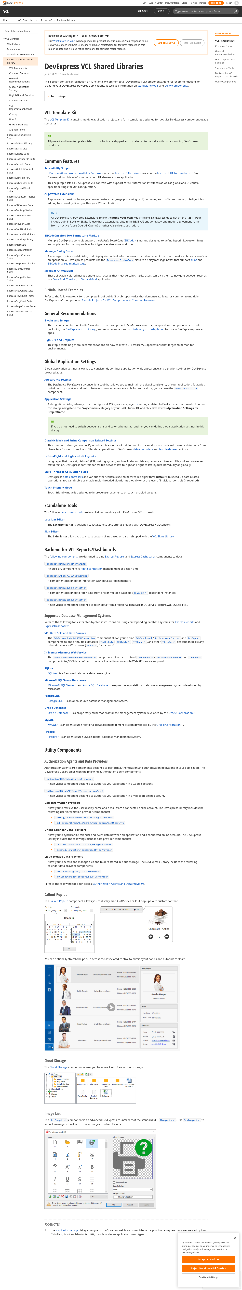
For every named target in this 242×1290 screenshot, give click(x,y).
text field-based (168, 449)
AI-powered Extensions (59, 194)
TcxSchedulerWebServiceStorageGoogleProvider (83, 844)
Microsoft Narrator (127, 173)
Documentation (172, 2)
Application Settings (57, 399)
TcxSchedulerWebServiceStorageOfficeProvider (83, 849)
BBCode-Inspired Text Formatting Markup (71, 235)
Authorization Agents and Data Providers (118, 884)
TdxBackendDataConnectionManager (65, 563)
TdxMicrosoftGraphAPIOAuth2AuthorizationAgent (74, 790)
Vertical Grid (89, 279)
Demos (202, 2)
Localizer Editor (54, 519)
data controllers (143, 449)
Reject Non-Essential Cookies (208, 1268)
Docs (6, 20)
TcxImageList (59, 1120)
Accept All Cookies (208, 1259)
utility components (176, 85)
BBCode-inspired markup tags (66, 263)
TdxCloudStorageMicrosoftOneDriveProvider (81, 876)
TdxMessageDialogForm (120, 260)
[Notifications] (236, 3)
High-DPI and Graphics (59, 340)
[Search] (235, 11)
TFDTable (122, 641)
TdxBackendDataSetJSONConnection (65, 587)
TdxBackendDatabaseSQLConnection (65, 599)
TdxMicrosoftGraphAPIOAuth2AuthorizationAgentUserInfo (89, 822)
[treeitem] (12, 38)
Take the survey (166, 43)
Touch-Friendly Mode (58, 487)
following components (64, 556)
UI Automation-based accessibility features (74, 173)
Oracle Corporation (181, 713)
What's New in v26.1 (64, 40)
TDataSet (139, 592)
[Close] (235, 1237)
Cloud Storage (58, 1067)
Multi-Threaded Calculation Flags (66, 472)
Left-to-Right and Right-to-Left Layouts (70, 456)
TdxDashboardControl (167, 638)
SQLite (48, 668)
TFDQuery (138, 641)
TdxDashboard (144, 638)
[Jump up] (45, 1230)
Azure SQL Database (95, 685)
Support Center (156, 2)
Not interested (192, 43)
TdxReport (194, 638)
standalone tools (148, 85)
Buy (144, 2)
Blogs (184, 2)
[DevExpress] (13, 3)
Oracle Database (55, 708)
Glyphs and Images (57, 320)
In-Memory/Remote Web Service (65, 652)
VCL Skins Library (163, 536)
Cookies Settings (208, 1277)
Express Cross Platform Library (58, 20)
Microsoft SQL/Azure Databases (65, 680)
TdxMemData (107, 641)
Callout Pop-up (59, 901)
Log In (229, 2)
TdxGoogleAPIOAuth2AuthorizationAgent (69, 778)
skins (194, 260)
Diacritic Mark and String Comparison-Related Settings (80, 440)
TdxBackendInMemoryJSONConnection (66, 575)
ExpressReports (115, 556)
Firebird (49, 732)
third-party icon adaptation (147, 329)
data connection (92, 569)
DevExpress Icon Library (80, 329)
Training (193, 2)
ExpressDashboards (143, 556)
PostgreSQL (52, 696)
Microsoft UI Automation (172, 173)
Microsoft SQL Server (61, 685)
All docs (142, 11)
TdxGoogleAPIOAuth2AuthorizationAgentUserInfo (84, 817)
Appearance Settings (58, 379)
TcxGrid (91, 645)
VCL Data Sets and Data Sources (65, 633)
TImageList (166, 1120)
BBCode (129, 240)
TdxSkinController (186, 388)
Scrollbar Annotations (58, 270)
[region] (208, 1260)
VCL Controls (25, 20)
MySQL (49, 720)
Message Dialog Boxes (58, 251)
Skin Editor (51, 531)
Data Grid (59, 279)
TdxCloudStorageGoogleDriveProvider (77, 871)
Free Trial (216, 2)
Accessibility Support (58, 168)
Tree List (71, 279)
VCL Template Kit (60, 119)
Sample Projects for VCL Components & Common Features (118, 300)
